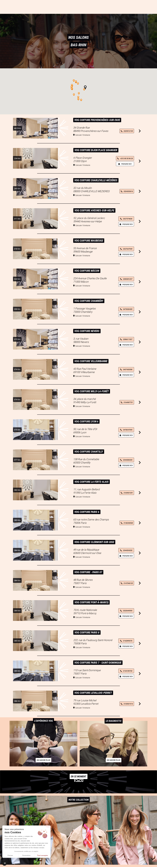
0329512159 (128, 131)
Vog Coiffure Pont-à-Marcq (91, 602)
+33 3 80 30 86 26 (126, 158)
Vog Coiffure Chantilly (88, 451)
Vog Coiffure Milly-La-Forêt (91, 391)
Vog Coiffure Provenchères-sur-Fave (97, 120)
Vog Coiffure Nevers (86, 331)
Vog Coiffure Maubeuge (88, 240)
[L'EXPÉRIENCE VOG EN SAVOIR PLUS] (43, 765)
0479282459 (127, 309)
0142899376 (127, 641)
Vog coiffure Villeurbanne (90, 361)
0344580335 (127, 460)
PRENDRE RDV (126, 164)
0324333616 (128, 191)
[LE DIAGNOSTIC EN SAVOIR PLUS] (113, 765)
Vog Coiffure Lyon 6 (86, 421)
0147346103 (128, 583)
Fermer (10, 855)
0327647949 (127, 249)
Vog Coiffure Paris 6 (86, 512)
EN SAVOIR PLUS (43, 760)
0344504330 (127, 550)
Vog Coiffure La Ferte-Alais (91, 481)
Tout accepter (42, 855)
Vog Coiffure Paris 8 (86, 632)
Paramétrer (26, 855)
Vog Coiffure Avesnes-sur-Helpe (94, 210)
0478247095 (127, 430)
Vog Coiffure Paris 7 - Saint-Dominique (97, 662)
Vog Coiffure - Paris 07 (88, 572)
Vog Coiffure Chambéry (88, 301)
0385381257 (127, 279)
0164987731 (128, 402)
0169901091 (128, 493)
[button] (154, 830)
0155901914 (128, 704)
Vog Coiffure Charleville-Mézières (95, 180)
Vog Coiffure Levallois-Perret (93, 692)
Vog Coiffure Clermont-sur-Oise (94, 542)
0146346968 (128, 523)
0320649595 (127, 610)
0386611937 (127, 339)
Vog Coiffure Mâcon (86, 270)
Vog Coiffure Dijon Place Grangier (95, 150)
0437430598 (127, 369)
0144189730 (127, 671)
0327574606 (127, 219)
